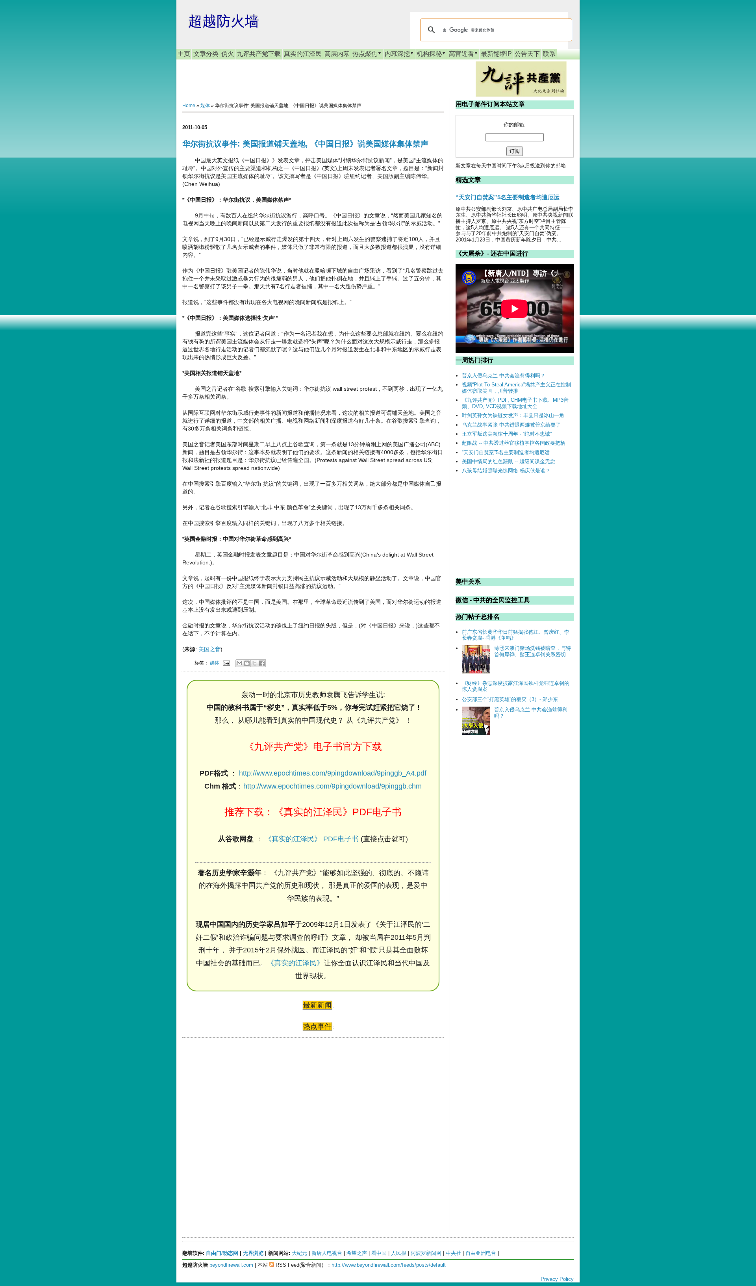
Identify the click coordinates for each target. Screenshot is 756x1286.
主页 (184, 53)
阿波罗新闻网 (426, 1253)
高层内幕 (337, 53)
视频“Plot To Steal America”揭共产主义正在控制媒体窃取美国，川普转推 (516, 388)
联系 (549, 53)
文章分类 (206, 53)
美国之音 (209, 649)
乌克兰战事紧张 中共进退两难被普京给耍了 (511, 425)
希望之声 (356, 1253)
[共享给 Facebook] (262, 663)
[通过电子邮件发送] (239, 663)
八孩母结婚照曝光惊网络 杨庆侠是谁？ (506, 470)
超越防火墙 (223, 21)
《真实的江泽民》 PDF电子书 (312, 839)
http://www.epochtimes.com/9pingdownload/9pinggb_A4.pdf (332, 773)
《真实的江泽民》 (295, 963)
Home (188, 105)
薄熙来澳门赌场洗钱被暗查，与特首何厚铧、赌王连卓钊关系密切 (532, 651)
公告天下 (527, 53)
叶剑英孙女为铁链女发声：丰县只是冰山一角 (513, 415)
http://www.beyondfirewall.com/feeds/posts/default (389, 1265)
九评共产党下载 (259, 53)
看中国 (379, 1253)
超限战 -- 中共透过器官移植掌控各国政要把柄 (513, 443)
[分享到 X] (254, 663)
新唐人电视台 (326, 1253)
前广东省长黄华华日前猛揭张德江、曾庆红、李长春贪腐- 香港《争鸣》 (515, 635)
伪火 (227, 53)
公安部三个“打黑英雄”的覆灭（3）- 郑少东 (510, 699)
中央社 (453, 1253)
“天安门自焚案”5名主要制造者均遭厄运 (508, 197)
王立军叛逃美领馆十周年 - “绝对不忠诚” (507, 434)
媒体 (205, 105)
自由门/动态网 (222, 1253)
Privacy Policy (557, 1279)
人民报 (398, 1253)
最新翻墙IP (496, 53)
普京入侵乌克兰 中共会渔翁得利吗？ (503, 376)
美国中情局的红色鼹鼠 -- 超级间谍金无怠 (508, 461)
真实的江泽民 (303, 53)
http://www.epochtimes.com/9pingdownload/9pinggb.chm (332, 786)
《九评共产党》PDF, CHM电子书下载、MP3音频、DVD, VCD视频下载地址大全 (515, 403)
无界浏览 (253, 1253)
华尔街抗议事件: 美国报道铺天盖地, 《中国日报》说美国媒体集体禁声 (305, 143)
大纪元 (299, 1253)
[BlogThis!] (247, 663)
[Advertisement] (241, 1119)
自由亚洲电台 (480, 1253)
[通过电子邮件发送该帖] (225, 662)
